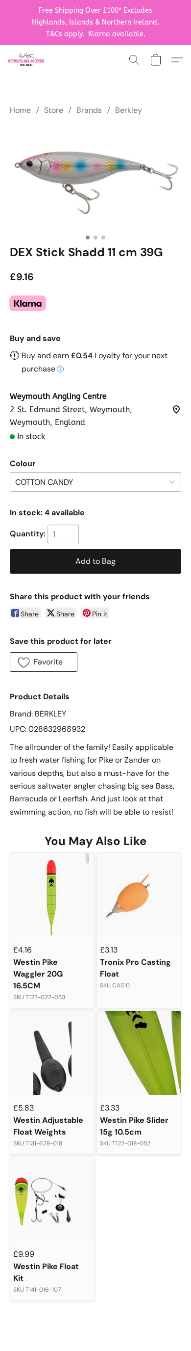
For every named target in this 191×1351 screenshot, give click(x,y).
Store (53, 110)
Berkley (128, 110)
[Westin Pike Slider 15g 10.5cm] (139, 1053)
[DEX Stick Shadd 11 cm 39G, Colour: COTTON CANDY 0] (95, 178)
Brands (89, 110)
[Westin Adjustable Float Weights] (52, 1053)
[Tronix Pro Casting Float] (139, 895)
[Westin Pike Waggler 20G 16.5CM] (52, 895)
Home (20, 110)
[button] (27, 60)
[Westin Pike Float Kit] (52, 1199)
